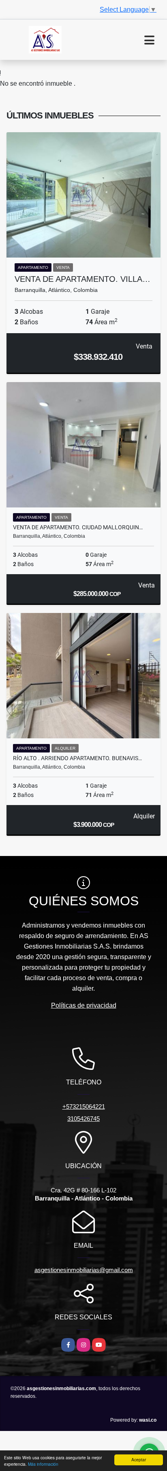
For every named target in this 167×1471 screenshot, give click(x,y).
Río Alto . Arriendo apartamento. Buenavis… (77, 758)
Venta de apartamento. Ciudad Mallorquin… (78, 527)
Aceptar (138, 1459)
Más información (43, 1464)
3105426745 (83, 1118)
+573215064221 (83, 1106)
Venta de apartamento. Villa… (82, 279)
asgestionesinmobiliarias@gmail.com (83, 1269)
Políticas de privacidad (83, 1005)
